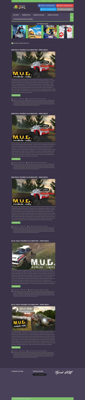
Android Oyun (26, 15)
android (14, 100)
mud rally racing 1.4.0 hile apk (22, 293)
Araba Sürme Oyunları (37, 98)
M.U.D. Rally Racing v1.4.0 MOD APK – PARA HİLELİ (30, 241)
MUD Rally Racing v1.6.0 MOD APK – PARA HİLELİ (29, 177)
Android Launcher (53, 15)
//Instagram (69, 1)
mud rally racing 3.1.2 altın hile (33, 100)
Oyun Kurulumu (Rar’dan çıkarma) (23, 19)
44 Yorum (24, 226)
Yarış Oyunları (43, 98)
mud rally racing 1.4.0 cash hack (40, 292)
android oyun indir (19, 100)
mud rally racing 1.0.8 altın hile (29, 352)
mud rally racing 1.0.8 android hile (41, 352)
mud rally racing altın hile (29, 103)
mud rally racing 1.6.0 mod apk (35, 230)
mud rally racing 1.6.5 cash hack (42, 165)
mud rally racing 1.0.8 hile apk (20, 354)
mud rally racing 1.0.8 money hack (44, 354)
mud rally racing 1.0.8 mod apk (31, 354)
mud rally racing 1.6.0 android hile (46, 227)
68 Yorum (23, 162)
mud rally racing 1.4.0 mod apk (33, 293)
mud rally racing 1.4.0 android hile (44, 291)
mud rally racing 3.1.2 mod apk (35, 102)
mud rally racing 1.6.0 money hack (48, 230)
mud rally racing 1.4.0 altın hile (32, 291)
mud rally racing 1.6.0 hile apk (24, 230)
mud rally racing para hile (34, 105)
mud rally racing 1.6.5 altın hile (33, 164)
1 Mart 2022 (15, 98)
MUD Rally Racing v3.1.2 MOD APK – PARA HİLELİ (29, 50)
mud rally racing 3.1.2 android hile (46, 100)
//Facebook (57, 1)
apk (24, 100)
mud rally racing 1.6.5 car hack (30, 165)
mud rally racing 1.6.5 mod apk (35, 166)
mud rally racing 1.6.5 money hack (48, 166)
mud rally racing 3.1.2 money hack (48, 102)
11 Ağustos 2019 (16, 226)
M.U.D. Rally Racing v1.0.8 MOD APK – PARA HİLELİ (30, 304)
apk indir (26, 100)
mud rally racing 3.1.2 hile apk (24, 102)
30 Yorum (22, 98)
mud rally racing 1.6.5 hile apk (24, 166)
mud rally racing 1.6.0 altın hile (33, 227)
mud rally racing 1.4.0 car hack (28, 292)
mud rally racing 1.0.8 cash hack (38, 353)
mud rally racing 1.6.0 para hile (18, 231)
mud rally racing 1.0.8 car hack (26, 353)
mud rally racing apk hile (38, 103)
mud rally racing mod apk (25, 105)
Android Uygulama (38, 15)
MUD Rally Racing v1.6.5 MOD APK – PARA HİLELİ (29, 113)
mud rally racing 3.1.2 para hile (18, 103)
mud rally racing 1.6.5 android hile (46, 164)
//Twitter (63, 1)
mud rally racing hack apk (48, 103)
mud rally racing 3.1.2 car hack (30, 101)
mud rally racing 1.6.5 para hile (18, 167)
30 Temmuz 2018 (16, 289)
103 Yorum (24, 289)
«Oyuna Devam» (16, 95)
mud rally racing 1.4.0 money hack (46, 293)
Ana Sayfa (16, 15)
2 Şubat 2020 (15, 162)
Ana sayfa (44, 1)
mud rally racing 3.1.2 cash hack (42, 101)
